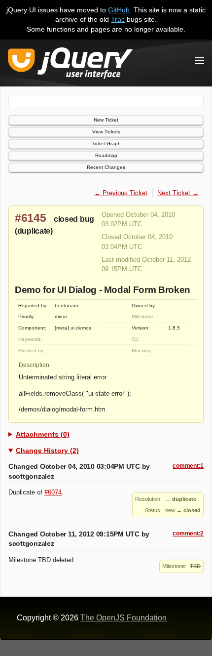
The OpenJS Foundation (123, 618)
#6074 (53, 492)
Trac (118, 19)
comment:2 (188, 533)
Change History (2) (47, 450)
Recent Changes (106, 167)
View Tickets (106, 131)
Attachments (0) (43, 434)
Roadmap (106, 155)
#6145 (30, 217)
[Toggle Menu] (199, 60)
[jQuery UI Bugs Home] (70, 64)
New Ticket (106, 120)
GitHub (119, 10)
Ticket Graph (106, 143)
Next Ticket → (178, 193)
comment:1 (188, 465)
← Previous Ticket (120, 193)
